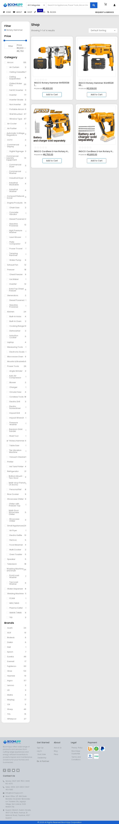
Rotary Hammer (15, 30)
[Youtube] (13, 770)
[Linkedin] (18, 770)
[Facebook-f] (4, 770)
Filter (10, 46)
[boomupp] (13, 5)
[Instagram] (9, 770)
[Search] (93, 5)
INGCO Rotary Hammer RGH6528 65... (96, 84)
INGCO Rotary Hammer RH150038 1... (51, 84)
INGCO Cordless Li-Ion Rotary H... (51, 151)
